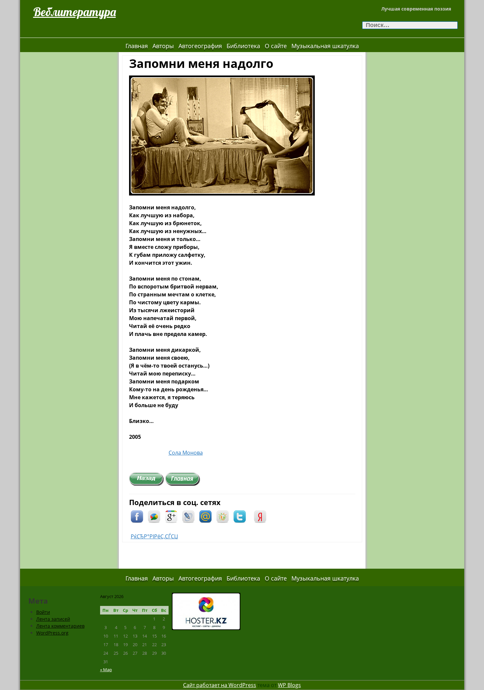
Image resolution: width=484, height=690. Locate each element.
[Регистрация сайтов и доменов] (206, 611)
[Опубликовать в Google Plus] (171, 516)
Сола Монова (186, 452)
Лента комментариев (60, 626)
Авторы (163, 46)
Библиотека (243, 46)
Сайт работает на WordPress (219, 685)
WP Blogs (289, 685)
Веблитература (74, 11)
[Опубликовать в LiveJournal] (188, 516)
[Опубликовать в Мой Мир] (205, 516)
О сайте (276, 46)
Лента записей (53, 619)
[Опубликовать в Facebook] (137, 516)
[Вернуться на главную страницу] (182, 478)
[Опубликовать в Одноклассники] (222, 516)
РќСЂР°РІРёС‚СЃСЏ (154, 536)
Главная (136, 46)
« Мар (106, 670)
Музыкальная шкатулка (325, 46)
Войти (43, 612)
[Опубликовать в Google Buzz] (154, 516)
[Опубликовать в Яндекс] (260, 516)
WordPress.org (52, 633)
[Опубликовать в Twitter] (239, 516)
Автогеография (200, 46)
